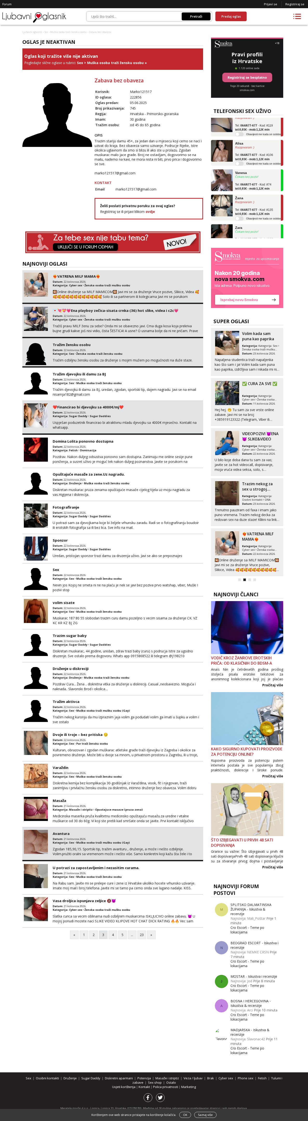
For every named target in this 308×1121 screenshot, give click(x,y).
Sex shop (155, 1082)
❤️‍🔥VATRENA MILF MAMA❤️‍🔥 (76, 276)
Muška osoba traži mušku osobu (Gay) (103, 710)
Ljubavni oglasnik (32, 32)
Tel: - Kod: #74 (253, 178)
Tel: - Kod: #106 (254, 148)
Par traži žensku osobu (92, 743)
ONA (267, 499)
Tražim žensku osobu (71, 344)
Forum (7, 4)
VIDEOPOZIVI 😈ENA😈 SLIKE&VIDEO (260, 436)
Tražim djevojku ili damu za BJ (79, 374)
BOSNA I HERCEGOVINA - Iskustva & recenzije (251, 1003)
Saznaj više (205, 1115)
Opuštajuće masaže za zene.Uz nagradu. (89, 474)
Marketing (188, 1087)
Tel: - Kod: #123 (254, 232)
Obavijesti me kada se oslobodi (264, 125)
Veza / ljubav (193, 1078)
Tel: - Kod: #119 (254, 119)
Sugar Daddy (78, 416)
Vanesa (241, 164)
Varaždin (60, 767)
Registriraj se (294, 4)
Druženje (75, 483)
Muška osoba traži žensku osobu (68, 32)
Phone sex (245, 1078)
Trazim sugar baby (70, 635)
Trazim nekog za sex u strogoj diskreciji (257, 489)
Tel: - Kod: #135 (254, 203)
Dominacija (88, 450)
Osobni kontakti (252, 499)
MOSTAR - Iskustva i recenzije (254, 976)
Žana (239, 189)
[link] (247, 278)
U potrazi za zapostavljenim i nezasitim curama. (96, 867)
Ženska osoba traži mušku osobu (107, 285)
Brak (210, 1078)
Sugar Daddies (100, 416)
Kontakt (145, 1087)
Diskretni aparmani (119, 1078)
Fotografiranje (66, 507)
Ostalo (171, 1082)
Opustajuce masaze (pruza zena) (119, 809)
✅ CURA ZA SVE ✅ (259, 383)
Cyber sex (75, 285)
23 (142, 934)
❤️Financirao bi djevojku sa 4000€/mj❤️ (88, 407)
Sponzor (60, 540)
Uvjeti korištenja (124, 1087)
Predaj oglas (231, 16)
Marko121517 (141, 91)
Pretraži (196, 16)
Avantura (61, 833)
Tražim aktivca (66, 701)
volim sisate (64, 602)
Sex (46, 32)
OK (185, 1115)
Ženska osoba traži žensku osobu (99, 353)
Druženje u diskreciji (71, 668)
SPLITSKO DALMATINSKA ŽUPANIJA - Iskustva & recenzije (251, 909)
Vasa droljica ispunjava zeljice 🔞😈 (84, 900)
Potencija (144, 1078)
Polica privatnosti (166, 1087)
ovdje (150, 211)
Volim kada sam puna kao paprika (258, 336)
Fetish (73, 450)
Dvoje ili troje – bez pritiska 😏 (80, 734)
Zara (238, 219)
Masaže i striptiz (81, 809)
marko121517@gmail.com (115, 173)
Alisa (239, 134)
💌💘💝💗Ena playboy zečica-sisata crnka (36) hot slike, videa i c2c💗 (116, 310)
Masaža (59, 800)
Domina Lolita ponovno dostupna (83, 441)
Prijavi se (270, 4)
